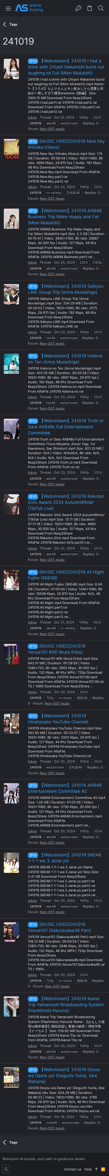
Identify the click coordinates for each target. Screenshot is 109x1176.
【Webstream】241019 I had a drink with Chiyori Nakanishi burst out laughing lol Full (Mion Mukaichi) (66, 67)
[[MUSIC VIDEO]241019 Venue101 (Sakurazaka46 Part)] (11, 932)
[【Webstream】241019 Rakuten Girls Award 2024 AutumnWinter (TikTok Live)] (11, 504)
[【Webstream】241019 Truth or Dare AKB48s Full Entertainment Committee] (11, 429)
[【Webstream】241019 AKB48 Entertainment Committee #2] (11, 793)
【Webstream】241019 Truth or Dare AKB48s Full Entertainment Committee (65, 426)
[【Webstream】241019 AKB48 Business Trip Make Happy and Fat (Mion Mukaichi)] (11, 219)
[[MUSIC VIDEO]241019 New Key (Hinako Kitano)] (11, 149)
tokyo (32, 117)
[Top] (96, 1169)
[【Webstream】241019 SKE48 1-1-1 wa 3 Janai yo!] (11, 863)
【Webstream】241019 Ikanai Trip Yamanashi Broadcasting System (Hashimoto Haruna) (66, 1004)
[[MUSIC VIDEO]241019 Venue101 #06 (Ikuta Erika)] (11, 654)
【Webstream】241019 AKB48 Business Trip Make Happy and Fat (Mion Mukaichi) (64, 216)
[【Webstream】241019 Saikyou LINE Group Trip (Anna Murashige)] (11, 294)
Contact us (72, 1169)
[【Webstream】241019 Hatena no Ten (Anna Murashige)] (11, 364)
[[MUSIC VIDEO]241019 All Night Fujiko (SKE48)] (11, 580)
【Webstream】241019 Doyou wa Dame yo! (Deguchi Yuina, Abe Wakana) (64, 1075)
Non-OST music (52, 129)
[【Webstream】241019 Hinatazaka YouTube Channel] (11, 723)
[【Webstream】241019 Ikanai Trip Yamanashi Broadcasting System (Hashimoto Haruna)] (11, 1006)
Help (88, 1169)
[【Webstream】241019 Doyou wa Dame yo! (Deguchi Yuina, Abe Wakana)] (11, 1077)
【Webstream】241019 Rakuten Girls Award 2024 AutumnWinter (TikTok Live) (66, 502)
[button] (8, 8)
